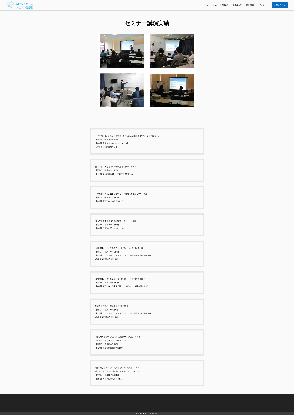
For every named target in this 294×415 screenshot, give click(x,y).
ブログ (261, 5)
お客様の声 (237, 5)
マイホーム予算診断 (220, 5)
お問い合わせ (279, 5)
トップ (205, 5)
